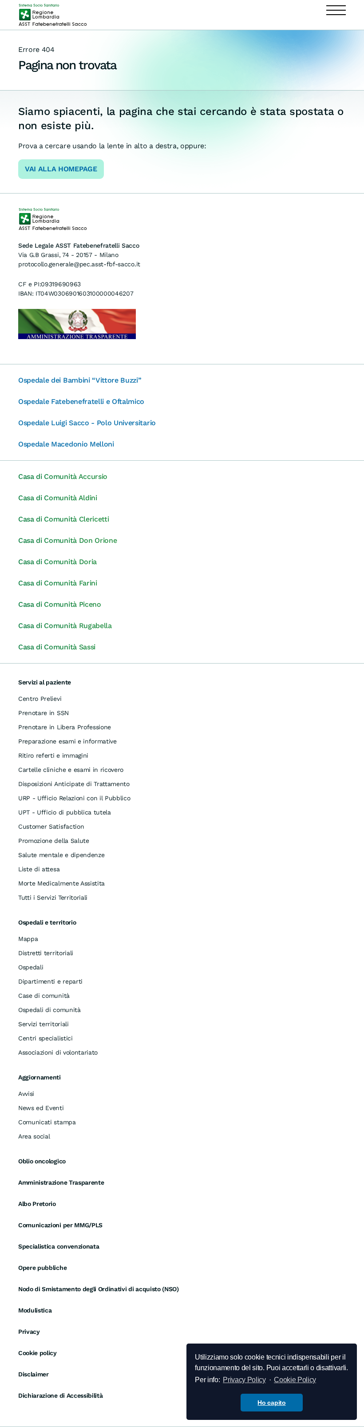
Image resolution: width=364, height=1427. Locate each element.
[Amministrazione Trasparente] (77, 323)
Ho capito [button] (271, 1402)
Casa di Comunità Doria (57, 561)
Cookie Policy (295, 1380)
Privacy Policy (244, 1380)
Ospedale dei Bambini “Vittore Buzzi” (79, 380)
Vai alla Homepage (61, 169)
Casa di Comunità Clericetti (63, 519)
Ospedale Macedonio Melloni (66, 444)
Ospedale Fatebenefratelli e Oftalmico (81, 401)
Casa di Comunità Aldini (57, 498)
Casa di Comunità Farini (57, 583)
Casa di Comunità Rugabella (65, 625)
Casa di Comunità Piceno (59, 604)
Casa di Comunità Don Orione (67, 540)
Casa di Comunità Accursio (62, 476)
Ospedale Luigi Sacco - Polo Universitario (87, 423)
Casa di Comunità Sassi (56, 647)
